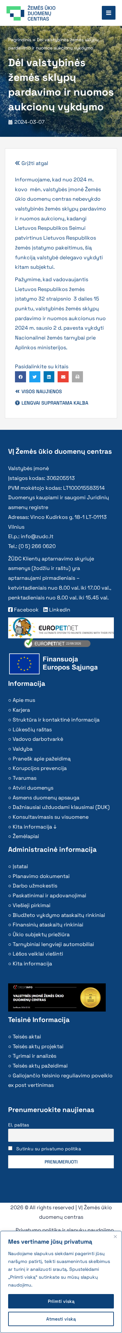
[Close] (115, 1236)
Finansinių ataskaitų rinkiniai (48, 924)
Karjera (21, 709)
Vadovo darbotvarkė (38, 739)
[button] (20, 376)
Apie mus (24, 700)
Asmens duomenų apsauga (46, 797)
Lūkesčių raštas (32, 729)
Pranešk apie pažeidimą (42, 758)
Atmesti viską (61, 1319)
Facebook (26, 609)
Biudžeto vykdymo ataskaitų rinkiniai (59, 915)
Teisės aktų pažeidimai (40, 1065)
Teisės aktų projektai (38, 1046)
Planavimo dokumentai (41, 876)
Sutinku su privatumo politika (48, 1149)
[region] (61, 1282)
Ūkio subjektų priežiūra (41, 934)
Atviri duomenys (33, 787)
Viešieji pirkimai (31, 905)
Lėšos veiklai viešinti (38, 953)
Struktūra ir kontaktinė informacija (56, 719)
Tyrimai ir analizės (34, 1055)
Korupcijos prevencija (40, 768)
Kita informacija (32, 963)
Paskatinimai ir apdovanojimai (49, 895)
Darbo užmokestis (35, 885)
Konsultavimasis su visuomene (50, 816)
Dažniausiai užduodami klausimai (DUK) (61, 807)
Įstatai (20, 866)
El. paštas (18, 1125)
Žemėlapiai (26, 836)
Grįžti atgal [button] (34, 163)
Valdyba (23, 748)
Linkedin (59, 609)
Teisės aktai (27, 1036)
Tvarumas (24, 778)
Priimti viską (61, 1301)
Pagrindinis (19, 40)
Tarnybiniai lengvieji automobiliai (53, 944)
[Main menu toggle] (108, 13)
